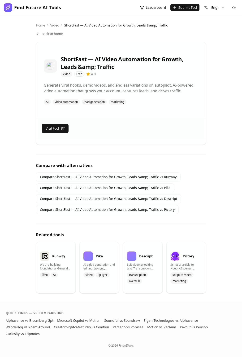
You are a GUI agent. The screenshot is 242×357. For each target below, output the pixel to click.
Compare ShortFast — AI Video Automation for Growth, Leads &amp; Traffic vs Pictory (107, 209)
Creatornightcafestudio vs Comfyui (81, 327)
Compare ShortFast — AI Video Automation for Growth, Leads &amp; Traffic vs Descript (108, 198)
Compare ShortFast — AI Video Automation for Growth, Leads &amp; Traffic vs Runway (108, 177)
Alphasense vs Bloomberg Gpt (29, 320)
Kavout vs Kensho (194, 327)
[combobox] (214, 7)
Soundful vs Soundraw (122, 320)
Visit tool (52, 128)
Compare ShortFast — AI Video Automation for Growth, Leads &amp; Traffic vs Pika (105, 187)
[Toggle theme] (234, 7)
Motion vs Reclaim (161, 327)
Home (40, 25)
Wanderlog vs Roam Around (28, 327)
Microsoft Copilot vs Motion (78, 320)
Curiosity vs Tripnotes (23, 333)
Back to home (52, 33)
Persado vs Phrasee (128, 327)
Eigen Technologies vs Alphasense (171, 320)
